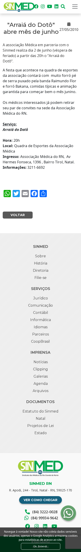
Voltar (18, 215)
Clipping (40, 369)
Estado (40, 433)
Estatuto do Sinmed (40, 411)
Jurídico (40, 298)
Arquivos (40, 391)
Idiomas (40, 327)
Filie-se (40, 278)
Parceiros (40, 334)
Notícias (41, 362)
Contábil (40, 312)
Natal (40, 418)
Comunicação (40, 305)
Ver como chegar (40, 500)
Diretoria (40, 270)
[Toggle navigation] (75, 6)
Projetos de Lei (40, 426)
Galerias (41, 376)
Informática (40, 320)
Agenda (41, 383)
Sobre (40, 256)
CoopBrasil (40, 341)
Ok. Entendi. (40, 546)
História (40, 263)
